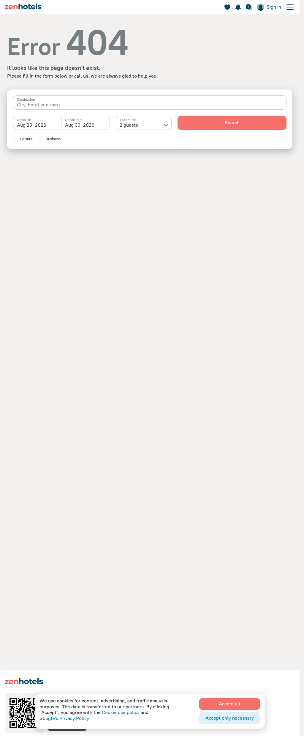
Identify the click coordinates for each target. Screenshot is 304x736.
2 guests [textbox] (129, 125)
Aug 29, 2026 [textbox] (31, 125)
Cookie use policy (121, 712)
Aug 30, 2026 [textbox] (79, 125)
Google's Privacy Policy (64, 718)
